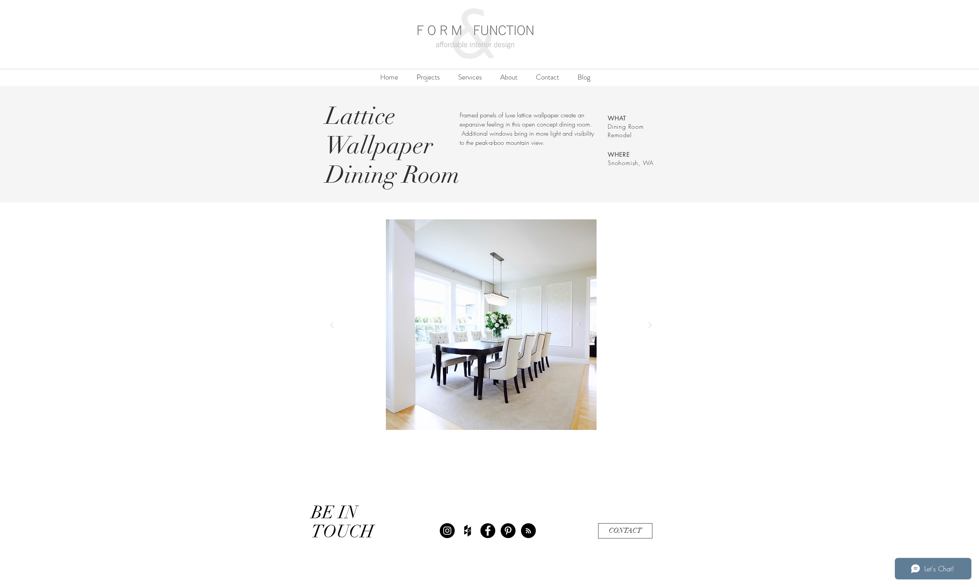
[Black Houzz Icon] (467, 530)
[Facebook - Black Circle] (487, 530)
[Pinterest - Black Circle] (508, 530)
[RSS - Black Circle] (528, 530)
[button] (491, 324)
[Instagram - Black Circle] (447, 530)
